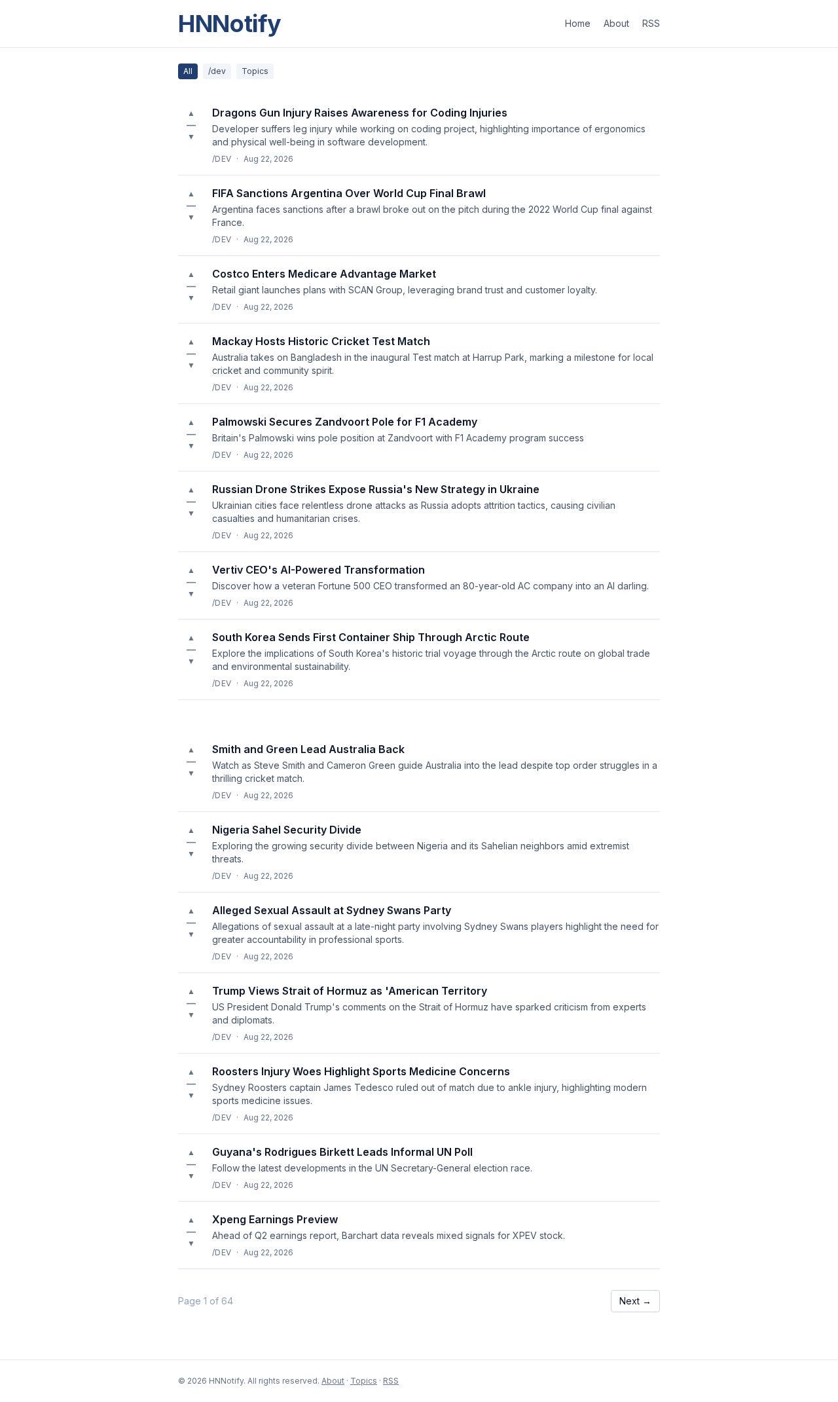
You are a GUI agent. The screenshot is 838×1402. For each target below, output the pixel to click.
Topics (255, 71)
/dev (217, 71)
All (187, 71)
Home (578, 23)
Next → (635, 1300)
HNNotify (230, 23)
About (616, 23)
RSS (651, 23)
